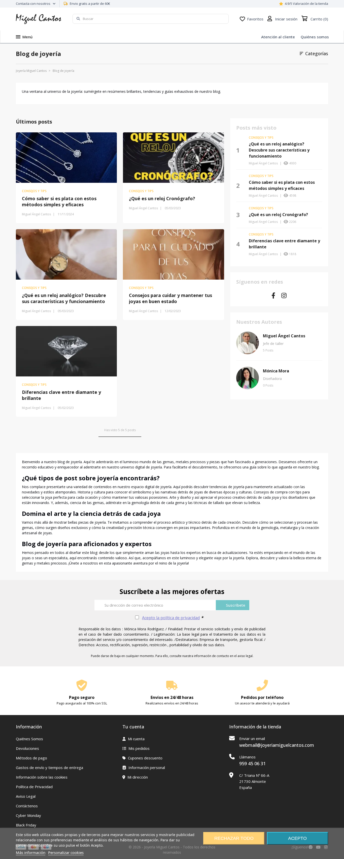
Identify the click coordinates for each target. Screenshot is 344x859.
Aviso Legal (26, 796)
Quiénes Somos (29, 738)
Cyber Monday (28, 815)
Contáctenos (27, 805)
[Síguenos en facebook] (273, 296)
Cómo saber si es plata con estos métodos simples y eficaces (59, 201)
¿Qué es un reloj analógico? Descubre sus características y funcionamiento (64, 298)
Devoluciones (27, 748)
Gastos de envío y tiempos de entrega (49, 767)
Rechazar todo (234, 838)
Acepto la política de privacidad (171, 617)
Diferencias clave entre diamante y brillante (61, 395)
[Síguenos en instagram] (284, 296)
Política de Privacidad (34, 786)
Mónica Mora (276, 371)
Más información (30, 852)
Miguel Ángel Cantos (284, 336)
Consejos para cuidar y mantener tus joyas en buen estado (170, 298)
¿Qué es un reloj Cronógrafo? (162, 198)
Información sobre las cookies (41, 777)
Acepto (297, 838)
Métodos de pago (31, 757)
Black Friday (26, 824)
